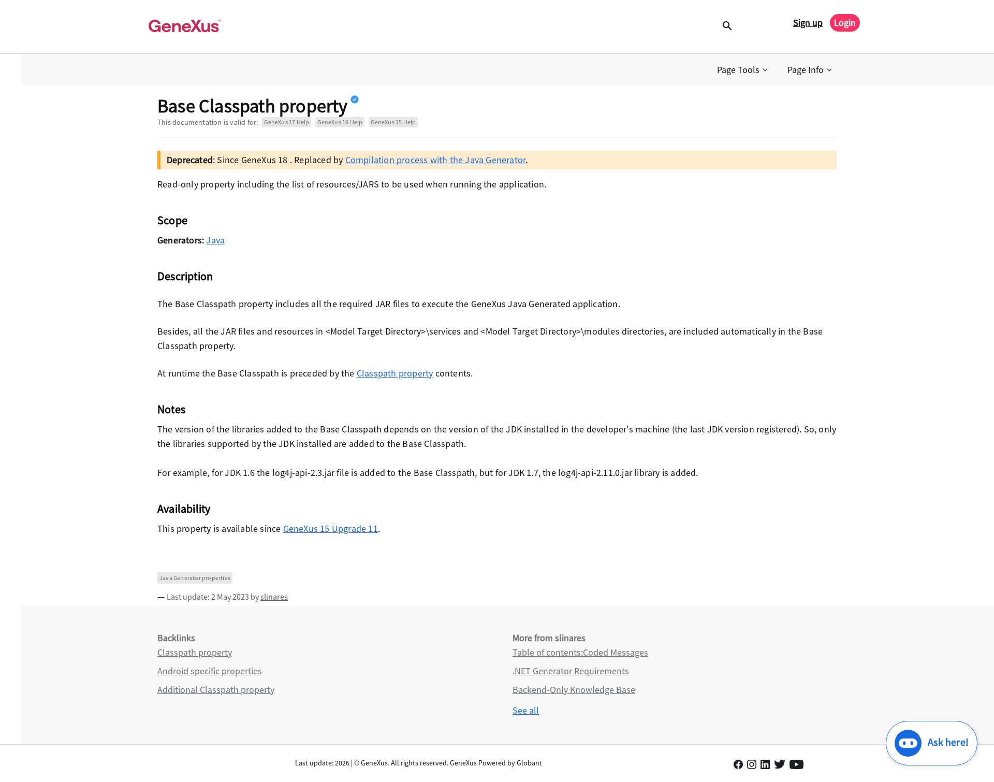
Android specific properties (209, 671)
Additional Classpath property (215, 690)
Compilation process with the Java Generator (435, 160)
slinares (274, 596)
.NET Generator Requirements (571, 671)
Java (215, 240)
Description (185, 276)
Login (845, 22)
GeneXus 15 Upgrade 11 (330, 528)
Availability (183, 508)
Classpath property (395, 373)
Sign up (808, 22)
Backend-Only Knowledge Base (574, 690)
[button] (743, 70)
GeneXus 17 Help (286, 122)
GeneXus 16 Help (339, 122)
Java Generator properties (194, 578)
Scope (172, 220)
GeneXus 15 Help (393, 122)
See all (526, 710)
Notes (171, 409)
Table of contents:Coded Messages (580, 652)
